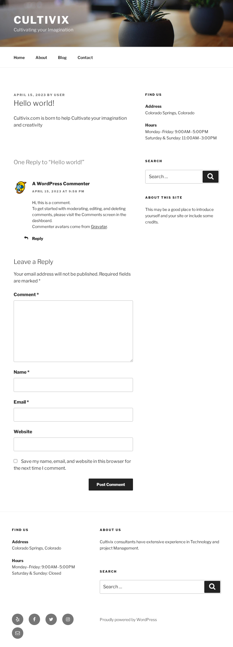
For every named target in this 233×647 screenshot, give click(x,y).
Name (22, 372)
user (59, 95)
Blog (62, 57)
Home (19, 57)
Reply (37, 238)
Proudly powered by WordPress (128, 619)
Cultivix (42, 20)
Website (23, 431)
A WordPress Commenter (61, 183)
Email (21, 402)
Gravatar (99, 226)
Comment (26, 294)
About (41, 57)
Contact (85, 57)
